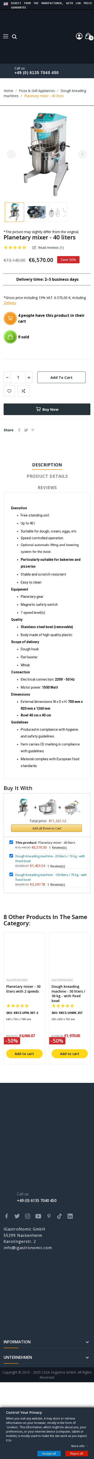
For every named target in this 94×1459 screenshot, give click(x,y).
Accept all (49, 1453)
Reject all (76, 1453)
